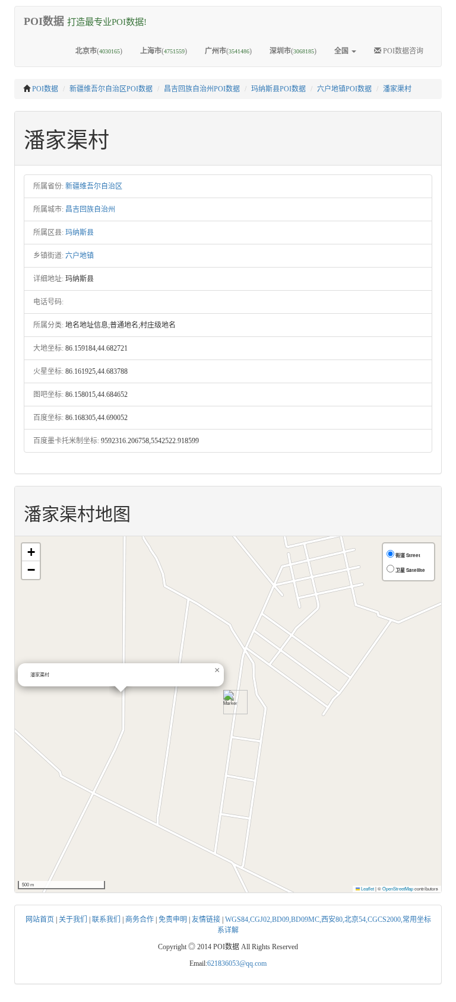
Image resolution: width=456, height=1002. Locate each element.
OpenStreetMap (397, 888)
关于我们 (73, 919)
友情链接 (206, 919)
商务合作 (139, 919)
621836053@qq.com (237, 963)
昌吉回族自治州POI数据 (202, 89)
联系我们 (106, 919)
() (98, 51)
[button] (230, 702)
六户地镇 (79, 256)
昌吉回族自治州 (90, 209)
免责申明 (173, 919)
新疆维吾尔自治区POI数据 (111, 89)
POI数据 (45, 89)
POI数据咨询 (402, 51)
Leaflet (367, 888)
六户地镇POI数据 (344, 89)
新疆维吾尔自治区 (93, 186)
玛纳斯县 (79, 232)
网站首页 (40, 919)
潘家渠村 (397, 89)
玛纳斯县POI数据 (278, 89)
